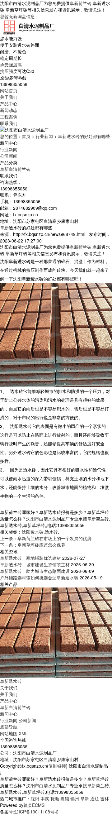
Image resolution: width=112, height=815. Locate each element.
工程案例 (8, 116)
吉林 (104, 798)
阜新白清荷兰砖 (15, 169)
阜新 (84, 798)
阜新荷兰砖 (80, 3)
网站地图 (8, 733)
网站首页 (8, 90)
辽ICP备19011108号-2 (36, 811)
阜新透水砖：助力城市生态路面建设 (35, 571)
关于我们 (8, 97)
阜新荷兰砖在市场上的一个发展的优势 (54, 538)
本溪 (44, 798)
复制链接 (57, 766)
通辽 (94, 798)
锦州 (74, 798)
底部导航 (8, 727)
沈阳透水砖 (33, 532)
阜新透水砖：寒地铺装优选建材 (30, 558)
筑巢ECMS (33, 805)
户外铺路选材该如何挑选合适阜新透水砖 (39, 577)
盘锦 (64, 798)
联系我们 (8, 123)
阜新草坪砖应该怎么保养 (41, 545)
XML (23, 733)
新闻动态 (8, 110)
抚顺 (54, 798)
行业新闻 (44, 136)
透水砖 (51, 532)
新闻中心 (8, 714)
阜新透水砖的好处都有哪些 (84, 136)
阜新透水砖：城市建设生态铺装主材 (35, 564)
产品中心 (8, 103)
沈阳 (34, 798)
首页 (26, 136)
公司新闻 (8, 156)
